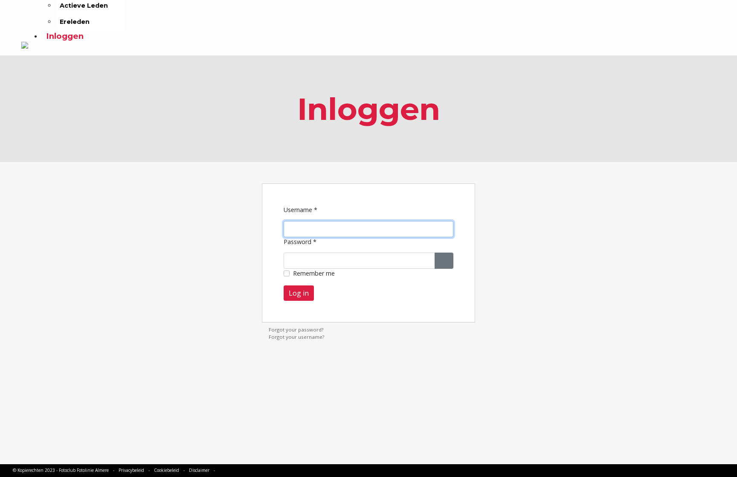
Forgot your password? (296, 329)
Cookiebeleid (166, 470)
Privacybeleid (131, 470)
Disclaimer (199, 470)
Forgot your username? (296, 337)
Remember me (314, 273)
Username (300, 210)
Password (300, 242)
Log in (299, 293)
